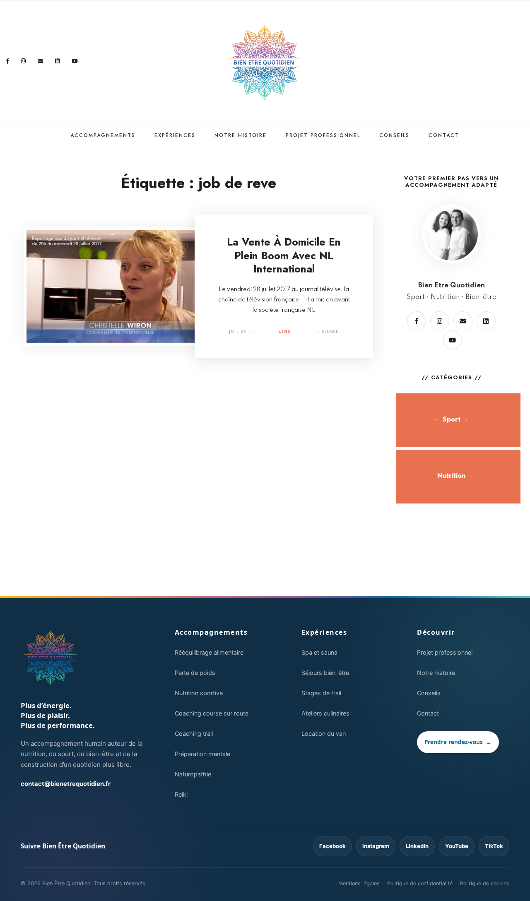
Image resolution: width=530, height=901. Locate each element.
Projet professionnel (323, 135)
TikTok (494, 846)
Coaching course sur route (211, 713)
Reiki (181, 794)
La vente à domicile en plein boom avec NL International (284, 255)
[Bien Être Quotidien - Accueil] (51, 658)
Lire (284, 332)
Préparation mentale (202, 753)
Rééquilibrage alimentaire (209, 652)
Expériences (174, 135)
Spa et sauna (319, 652)
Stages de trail (321, 692)
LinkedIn (417, 846)
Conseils (394, 135)
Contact (444, 135)
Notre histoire (240, 135)
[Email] (40, 61)
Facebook (332, 846)
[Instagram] (23, 61)
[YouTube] (75, 61)
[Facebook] (8, 61)
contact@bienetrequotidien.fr (66, 784)
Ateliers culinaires (325, 713)
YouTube (456, 846)
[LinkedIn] (57, 61)
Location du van (323, 733)
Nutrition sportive (199, 692)
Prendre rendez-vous (457, 742)
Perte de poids (195, 672)
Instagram (375, 846)
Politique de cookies (484, 883)
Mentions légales (359, 883)
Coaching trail (194, 733)
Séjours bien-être (325, 672)
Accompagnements (102, 135)
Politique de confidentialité (420, 883)
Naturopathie (193, 774)
